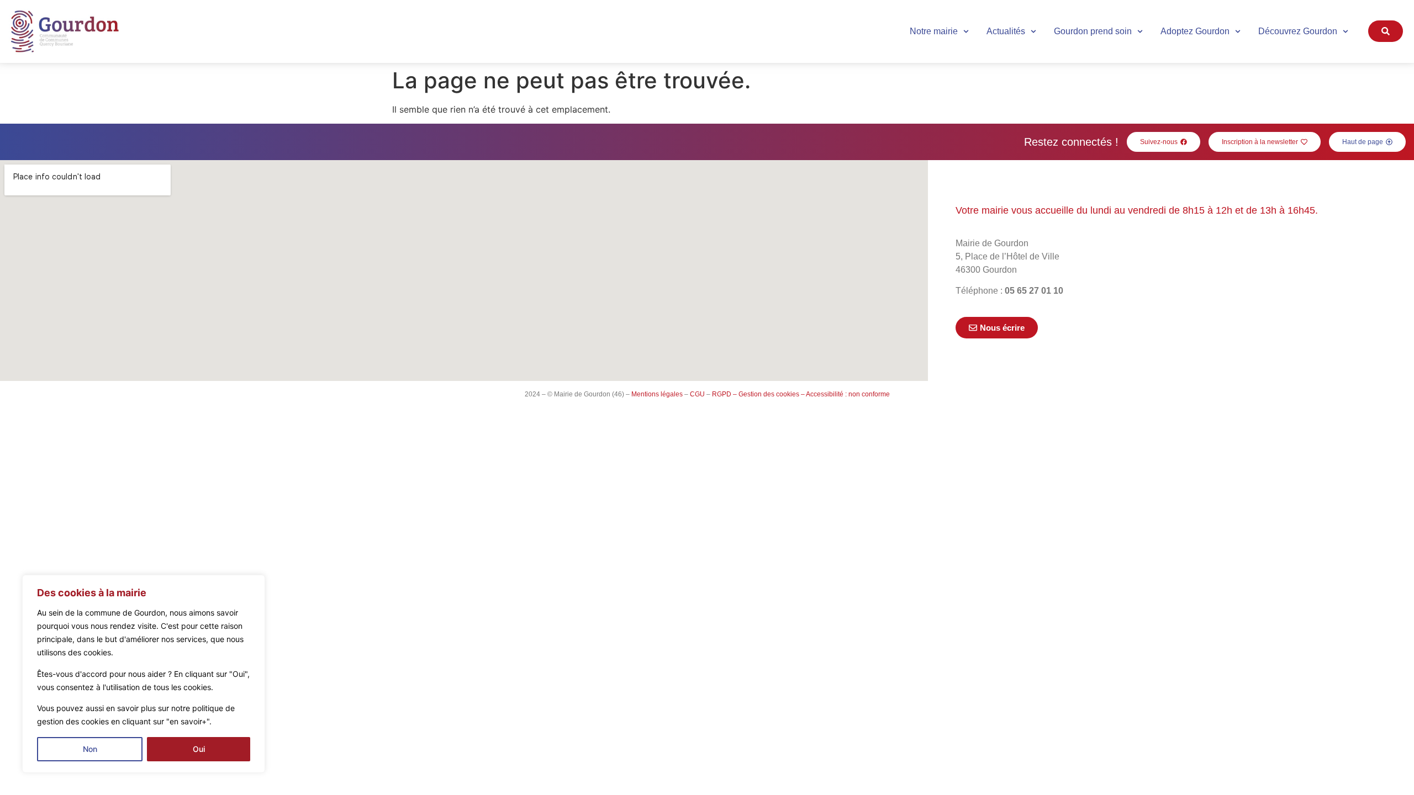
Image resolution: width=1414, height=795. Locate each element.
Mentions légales (657, 394)
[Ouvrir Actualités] (1033, 31)
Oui (199, 749)
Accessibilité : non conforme (848, 394)
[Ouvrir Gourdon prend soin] (1140, 31)
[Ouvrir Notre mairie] (966, 31)
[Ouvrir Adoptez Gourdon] (1238, 31)
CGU (697, 394)
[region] (143, 674)
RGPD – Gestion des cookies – (758, 394)
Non (90, 749)
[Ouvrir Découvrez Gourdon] (1345, 31)
